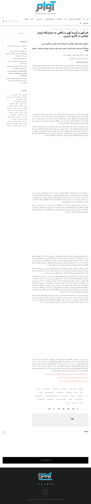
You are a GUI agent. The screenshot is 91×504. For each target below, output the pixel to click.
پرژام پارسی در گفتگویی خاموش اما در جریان (24, 446)
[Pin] (68, 408)
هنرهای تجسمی (14, 123)
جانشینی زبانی (46, 389)
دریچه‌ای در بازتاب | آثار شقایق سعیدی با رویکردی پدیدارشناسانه (67, 438)
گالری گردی (85, 23)
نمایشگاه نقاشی (10, 117)
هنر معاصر (23, 121)
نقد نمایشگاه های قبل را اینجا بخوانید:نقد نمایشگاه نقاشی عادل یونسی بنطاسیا (66, 374)
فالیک (75, 392)
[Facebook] (53, 484)
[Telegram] (47, 484)
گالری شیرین (79, 396)
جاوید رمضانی (9, 97)
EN (80, 23)
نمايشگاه (26, 19)
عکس (10, 106)
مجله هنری (10, 110)
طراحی (11, 104)
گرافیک (8, 126)
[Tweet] (73, 408)
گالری (32, 19)
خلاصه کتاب (18, 99)
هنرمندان (73, 29)
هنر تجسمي (20, 119)
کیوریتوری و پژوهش (50, 19)
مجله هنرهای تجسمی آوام (20, 110)
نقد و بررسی (39, 19)
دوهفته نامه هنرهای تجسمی (19, 101)
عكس (25, 106)
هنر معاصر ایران (15, 121)
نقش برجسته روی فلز (60, 399)
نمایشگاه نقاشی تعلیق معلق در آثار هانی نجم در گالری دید (72, 378)
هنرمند (8, 121)
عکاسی (20, 106)
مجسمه (19, 108)
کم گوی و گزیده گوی (49, 392)
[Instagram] (16, 21)
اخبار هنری (13, 95)
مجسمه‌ (72, 396)
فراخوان (24, 108)
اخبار (66, 19)
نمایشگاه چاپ (50, 399)
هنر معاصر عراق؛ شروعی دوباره (18, 51)
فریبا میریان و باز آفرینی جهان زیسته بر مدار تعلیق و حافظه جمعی (16, 67)
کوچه (40, 392)
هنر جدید (13, 119)
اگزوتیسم (80, 389)
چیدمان (38, 389)
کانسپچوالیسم (60, 392)
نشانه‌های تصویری (38, 396)
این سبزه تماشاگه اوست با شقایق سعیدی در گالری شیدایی (20, 438)
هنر (25, 119)
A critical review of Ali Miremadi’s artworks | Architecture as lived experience (17, 73)
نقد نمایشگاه (20, 115)
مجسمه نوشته (64, 396)
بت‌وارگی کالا (54, 389)
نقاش (24, 112)
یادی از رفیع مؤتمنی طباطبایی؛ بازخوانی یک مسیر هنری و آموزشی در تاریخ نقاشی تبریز (16, 80)
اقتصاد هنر (59, 19)
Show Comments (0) (46, 460)
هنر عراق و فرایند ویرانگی (20, 59)
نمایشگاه (18, 117)
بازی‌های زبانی (63, 389)
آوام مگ (24, 95)
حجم (81, 392)
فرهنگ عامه (68, 392)
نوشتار (80, 403)
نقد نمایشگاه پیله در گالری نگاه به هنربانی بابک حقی (74, 381)
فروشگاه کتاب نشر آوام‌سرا (75, 19)
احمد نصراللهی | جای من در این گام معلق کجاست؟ (67, 446)
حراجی (24, 99)
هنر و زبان (67, 403)
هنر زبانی (74, 403)
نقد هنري (13, 115)
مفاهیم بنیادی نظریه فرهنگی (51, 396)
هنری (8, 123)
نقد (77, 29)
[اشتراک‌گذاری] (77, 408)
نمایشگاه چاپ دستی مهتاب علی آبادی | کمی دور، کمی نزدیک (16, 55)
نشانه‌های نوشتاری (78, 399)
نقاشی (69, 399)
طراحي (16, 104)
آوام (87, 29)
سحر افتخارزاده (22, 104)
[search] (7, 33)
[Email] (59, 408)
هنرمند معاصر (23, 123)
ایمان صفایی (72, 389)
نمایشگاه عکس (41, 399)
